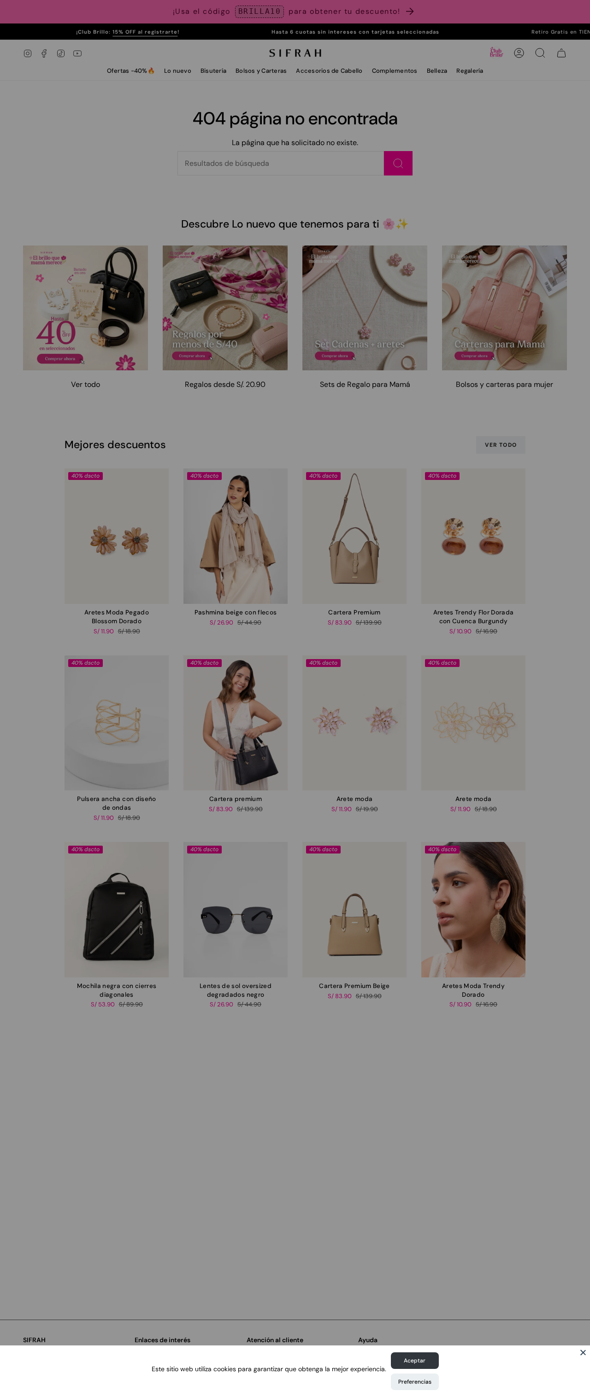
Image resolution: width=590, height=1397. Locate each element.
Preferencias (414, 1381)
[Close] (583, 1352)
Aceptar (414, 1360)
